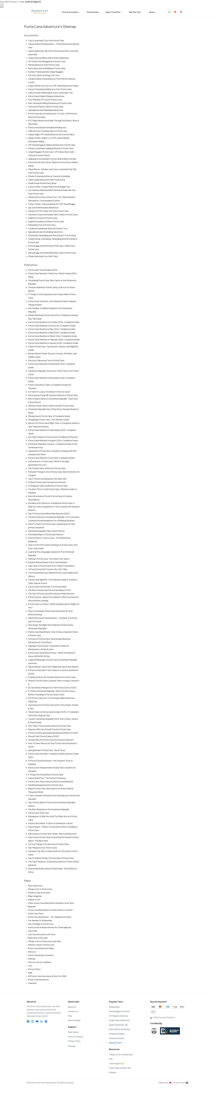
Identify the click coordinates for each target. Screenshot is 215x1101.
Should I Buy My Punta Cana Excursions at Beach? (51, 739)
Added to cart (34, 900)
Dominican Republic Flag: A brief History (46, 531)
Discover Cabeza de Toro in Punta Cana (46, 360)
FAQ (111, 1059)
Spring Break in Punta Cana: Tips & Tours (46, 750)
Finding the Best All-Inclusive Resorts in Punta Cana (51, 677)
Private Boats (93, 12)
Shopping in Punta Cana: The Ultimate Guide (48, 419)
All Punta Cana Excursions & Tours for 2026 (47, 976)
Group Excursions (116, 1038)
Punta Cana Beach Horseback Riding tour (47, 127)
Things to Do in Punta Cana (40, 889)
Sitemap (31, 959)
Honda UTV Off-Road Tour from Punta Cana (48, 211)
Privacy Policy (34, 969)
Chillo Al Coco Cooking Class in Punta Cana (47, 131)
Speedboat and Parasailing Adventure (45, 110)
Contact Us (73, 1011)
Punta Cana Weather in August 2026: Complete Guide (53, 440)
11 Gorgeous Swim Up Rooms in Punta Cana (48, 485)
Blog (70, 1016)
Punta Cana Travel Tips (38, 813)
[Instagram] (32, 1021)
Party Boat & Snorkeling (119, 1029)
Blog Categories (35, 896)
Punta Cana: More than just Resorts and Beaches (50, 781)
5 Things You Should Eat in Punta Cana (45, 774)
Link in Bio (32, 931)
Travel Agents (116, 1063)
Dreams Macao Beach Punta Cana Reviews (48, 562)
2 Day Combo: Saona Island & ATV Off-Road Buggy (51, 204)
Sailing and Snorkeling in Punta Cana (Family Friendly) (52, 158)
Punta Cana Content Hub (120, 1068)
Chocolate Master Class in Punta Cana (45, 106)
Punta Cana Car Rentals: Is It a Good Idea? (47, 586)
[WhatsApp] (41, 1021)
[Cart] (181, 11)
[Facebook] (28, 1021)
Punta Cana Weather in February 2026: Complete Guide (54, 339)
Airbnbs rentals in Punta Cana (41, 945)
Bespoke (31, 907)
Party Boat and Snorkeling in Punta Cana (46, 68)
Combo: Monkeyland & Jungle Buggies (45, 71)
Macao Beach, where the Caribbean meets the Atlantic (53, 666)
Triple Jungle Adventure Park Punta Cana (46, 179)
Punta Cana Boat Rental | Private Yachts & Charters (50, 910)
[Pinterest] (46, 1021)
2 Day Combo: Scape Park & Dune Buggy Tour (49, 186)
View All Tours (115, 1043)
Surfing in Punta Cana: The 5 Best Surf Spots (48, 558)
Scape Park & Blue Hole (119, 1020)
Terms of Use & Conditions (39, 962)
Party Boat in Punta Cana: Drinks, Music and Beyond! (52, 833)
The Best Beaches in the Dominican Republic (48, 809)
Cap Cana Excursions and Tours (41, 934)
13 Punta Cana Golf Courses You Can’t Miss (47, 569)
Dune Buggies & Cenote (119, 1011)
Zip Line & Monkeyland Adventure (43, 207)
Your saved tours (35, 886)
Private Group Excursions (39, 893)
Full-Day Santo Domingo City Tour (43, 75)
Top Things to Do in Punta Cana (42, 847)
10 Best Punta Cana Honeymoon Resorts (47, 482)
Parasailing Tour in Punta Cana (41, 225)
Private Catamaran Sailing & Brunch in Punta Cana (50, 148)
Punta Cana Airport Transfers (41, 955)
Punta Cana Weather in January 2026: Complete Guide (53, 343)
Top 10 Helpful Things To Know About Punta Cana (51, 858)
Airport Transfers (113, 12)
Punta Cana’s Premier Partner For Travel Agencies (49, 927)
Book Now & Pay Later (38, 938)
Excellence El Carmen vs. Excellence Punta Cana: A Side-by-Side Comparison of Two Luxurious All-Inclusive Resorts (54, 506)
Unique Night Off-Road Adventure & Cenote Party (51, 134)
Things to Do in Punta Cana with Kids (44, 941)
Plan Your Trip (134, 12)
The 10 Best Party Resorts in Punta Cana (46, 468)
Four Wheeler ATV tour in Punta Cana (45, 99)
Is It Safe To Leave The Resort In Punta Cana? (49, 391)
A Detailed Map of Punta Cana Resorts (45, 534)
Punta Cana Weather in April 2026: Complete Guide (51, 332)
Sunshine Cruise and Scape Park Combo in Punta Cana (53, 214)
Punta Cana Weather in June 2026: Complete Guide (52, 325)
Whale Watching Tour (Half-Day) (43, 256)
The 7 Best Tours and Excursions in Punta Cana (49, 726)
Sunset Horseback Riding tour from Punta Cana (50, 89)
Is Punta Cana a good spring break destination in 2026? (53, 732)
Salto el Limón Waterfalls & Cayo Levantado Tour (50, 92)
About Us (72, 1007)
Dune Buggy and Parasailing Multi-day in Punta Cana (52, 252)
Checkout (32, 983)
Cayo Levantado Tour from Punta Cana (46, 40)
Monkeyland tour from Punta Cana (43, 65)
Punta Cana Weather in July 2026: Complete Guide (51, 458)
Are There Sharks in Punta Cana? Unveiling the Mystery (53, 437)
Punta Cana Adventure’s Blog (41, 948)
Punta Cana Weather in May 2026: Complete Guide (51, 329)
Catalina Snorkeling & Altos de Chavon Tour (47, 228)
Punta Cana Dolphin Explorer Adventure (46, 96)
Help (30, 973)
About (152, 12)
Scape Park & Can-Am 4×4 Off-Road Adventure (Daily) (53, 85)
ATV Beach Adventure (118, 1016)
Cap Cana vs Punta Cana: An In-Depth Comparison (51, 565)
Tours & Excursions (70, 12)
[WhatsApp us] (169, 11)
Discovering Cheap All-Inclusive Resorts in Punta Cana (53, 395)
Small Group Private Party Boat (42, 183)
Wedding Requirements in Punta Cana (45, 785)
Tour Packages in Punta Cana (40, 924)
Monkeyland (114, 1007)
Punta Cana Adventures (38, 980)
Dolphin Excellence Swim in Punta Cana (46, 221)
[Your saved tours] (175, 11)
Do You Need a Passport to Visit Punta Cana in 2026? (52, 687)
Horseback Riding (116, 1034)
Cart (30, 966)
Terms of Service (75, 1036)
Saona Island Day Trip (118, 1025)
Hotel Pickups (74, 1020)
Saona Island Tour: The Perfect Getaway (47, 778)
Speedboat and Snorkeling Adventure (45, 232)
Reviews (112, 1072)
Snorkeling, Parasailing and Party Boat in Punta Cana (52, 235)
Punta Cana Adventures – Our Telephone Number (49, 917)
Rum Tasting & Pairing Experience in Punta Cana (50, 103)
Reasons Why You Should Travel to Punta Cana (49, 729)
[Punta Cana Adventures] (39, 12)
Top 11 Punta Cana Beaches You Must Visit (47, 478)
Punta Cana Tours (36, 914)
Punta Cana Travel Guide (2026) (42, 270)
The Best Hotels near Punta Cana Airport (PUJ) (49, 590)
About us (32, 952)
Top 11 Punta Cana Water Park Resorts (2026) (49, 513)
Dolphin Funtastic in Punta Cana (42, 218)
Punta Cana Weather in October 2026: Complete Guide (53, 322)
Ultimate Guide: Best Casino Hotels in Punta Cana (51, 405)
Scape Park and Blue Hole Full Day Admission (48, 58)
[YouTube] (37, 1021)
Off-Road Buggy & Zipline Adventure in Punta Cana (51, 145)
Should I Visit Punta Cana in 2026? (43, 736)
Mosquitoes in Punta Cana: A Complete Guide (49, 416)
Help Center (73, 1032)
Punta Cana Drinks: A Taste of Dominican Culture (50, 823)
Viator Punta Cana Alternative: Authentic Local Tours (51, 903)
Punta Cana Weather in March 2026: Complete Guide (52, 336)
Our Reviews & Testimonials (40, 921)
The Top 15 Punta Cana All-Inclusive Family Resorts (51, 593)
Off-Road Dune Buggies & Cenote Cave (46, 61)
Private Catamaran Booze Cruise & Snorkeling (49, 176)
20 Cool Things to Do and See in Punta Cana (48, 844)
